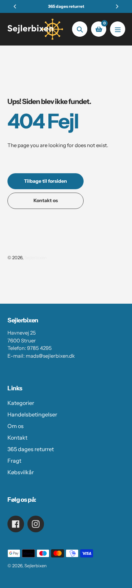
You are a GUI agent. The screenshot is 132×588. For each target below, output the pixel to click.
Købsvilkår (20, 472)
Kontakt (17, 437)
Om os (15, 426)
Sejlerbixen (35, 257)
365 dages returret (30, 449)
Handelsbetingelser (32, 414)
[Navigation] (117, 29)
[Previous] (15, 6)
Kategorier (20, 402)
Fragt (14, 460)
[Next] (116, 6)
